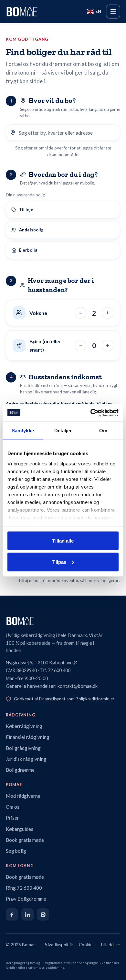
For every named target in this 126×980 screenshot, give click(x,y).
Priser (12, 818)
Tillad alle (63, 541)
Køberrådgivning (24, 726)
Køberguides (19, 829)
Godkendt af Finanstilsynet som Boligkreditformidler (64, 698)
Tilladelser (110, 944)
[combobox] (67, 133)
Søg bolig (16, 851)
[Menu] (113, 11)
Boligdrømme (20, 770)
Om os (12, 807)
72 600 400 (59, 670)
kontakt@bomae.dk (78, 686)
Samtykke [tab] (23, 430)
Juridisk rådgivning (26, 759)
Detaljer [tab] (63, 430)
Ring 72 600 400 (24, 888)
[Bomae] (22, 11)
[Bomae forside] (63, 621)
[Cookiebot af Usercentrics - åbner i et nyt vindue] (91, 413)
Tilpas (59, 561)
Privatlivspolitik (58, 944)
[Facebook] (12, 914)
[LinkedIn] (27, 914)
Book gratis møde (25, 840)
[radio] (63, 210)
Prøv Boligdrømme (26, 899)
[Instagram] (43, 914)
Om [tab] (103, 430)
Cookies (86, 944)
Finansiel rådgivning (27, 737)
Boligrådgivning (23, 748)
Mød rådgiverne (23, 796)
